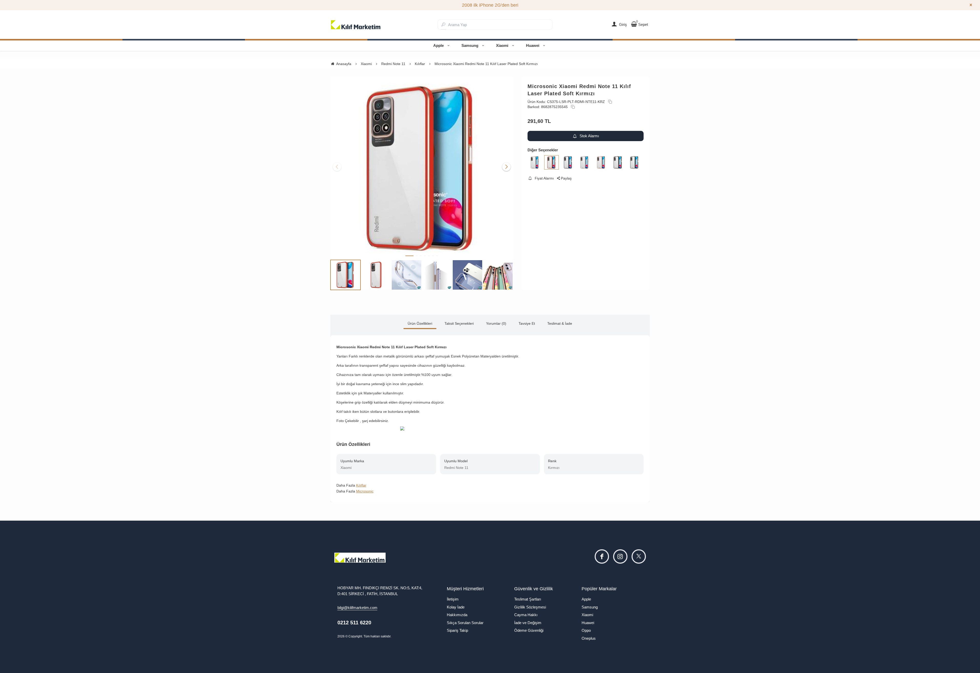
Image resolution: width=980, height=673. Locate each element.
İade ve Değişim (527, 623)
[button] (337, 167)
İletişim (453, 599)
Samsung (469, 45)
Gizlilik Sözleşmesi (530, 607)
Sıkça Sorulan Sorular (465, 623)
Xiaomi (502, 45)
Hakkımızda (457, 615)
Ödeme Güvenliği (528, 630)
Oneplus (589, 638)
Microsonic (365, 491)
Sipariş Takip (457, 630)
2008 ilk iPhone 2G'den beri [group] (490, 5)
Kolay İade (456, 607)
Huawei (532, 45)
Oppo (586, 630)
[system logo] (355, 24)
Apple (438, 45)
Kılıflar (361, 485)
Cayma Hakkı (526, 615)
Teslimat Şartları (527, 599)
